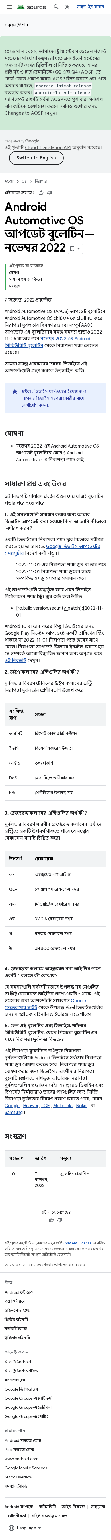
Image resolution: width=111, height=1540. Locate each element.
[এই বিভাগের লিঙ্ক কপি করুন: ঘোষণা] (29, 434)
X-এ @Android (18, 1361)
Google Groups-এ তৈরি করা (28, 1407)
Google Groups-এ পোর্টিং (26, 1416)
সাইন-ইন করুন (90, 6)
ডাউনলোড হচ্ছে (17, 1310)
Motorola (63, 1106)
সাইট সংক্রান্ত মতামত (49, 1516)
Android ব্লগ (15, 1380)
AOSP (9, 181)
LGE (45, 1106)
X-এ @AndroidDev (21, 1370)
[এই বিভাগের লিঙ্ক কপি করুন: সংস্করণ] (32, 1137)
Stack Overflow (18, 1477)
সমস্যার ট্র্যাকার (16, 1486)
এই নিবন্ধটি (15, 661)
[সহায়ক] (41, 193)
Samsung (14, 1112)
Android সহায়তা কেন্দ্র (23, 1440)
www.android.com (21, 1458)
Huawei (30, 1106)
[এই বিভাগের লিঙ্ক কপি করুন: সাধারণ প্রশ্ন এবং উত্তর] (71, 484)
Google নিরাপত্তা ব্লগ (21, 1389)
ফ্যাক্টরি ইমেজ (16, 1328)
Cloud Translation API (48, 148)
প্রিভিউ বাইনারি (16, 1319)
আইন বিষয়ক (73, 1507)
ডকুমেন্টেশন (16, 24)
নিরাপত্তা (41, 181)
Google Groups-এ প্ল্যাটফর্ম (28, 1398)
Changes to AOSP (24, 113)
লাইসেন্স (98, 1507)
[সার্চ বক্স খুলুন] (56, 6)
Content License (77, 1243)
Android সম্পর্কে (19, 1507)
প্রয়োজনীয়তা (15, 1301)
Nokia (81, 1106)
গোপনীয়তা (17, 1516)
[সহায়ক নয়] (49, 193)
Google (12, 1106)
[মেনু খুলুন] (9, 7)
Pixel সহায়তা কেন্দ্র (19, 1449)
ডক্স (25, 181)
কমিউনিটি (47, 1507)
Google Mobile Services (26, 1467)
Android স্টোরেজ (19, 1292)
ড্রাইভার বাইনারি (17, 1337)
